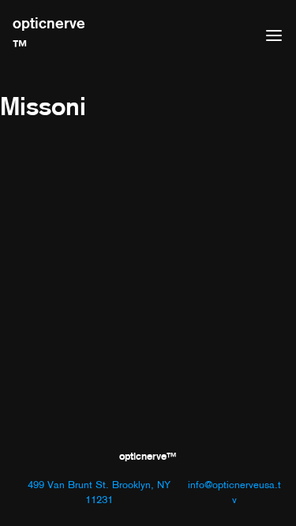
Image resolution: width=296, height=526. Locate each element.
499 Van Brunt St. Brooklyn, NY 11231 (99, 492)
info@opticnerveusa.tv (234, 492)
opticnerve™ (49, 34)
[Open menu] (273, 35)
